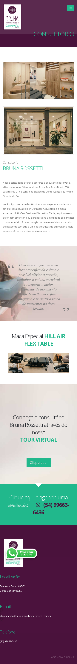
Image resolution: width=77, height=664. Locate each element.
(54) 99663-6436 (8, 641)
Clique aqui (38, 462)
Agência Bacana (62, 657)
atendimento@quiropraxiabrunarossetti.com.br (25, 615)
